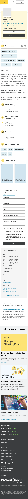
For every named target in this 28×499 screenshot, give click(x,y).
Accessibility (4, 472)
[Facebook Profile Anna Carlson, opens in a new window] (25, 45)
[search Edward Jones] (13, 2)
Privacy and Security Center (7, 468)
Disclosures (4, 442)
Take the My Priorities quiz (7, 392)
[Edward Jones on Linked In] (5, 463)
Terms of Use (4, 475)
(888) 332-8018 (7, 282)
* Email (4, 209)
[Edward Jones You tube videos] (12, 463)
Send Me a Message (14, 35)
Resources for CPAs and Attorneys (10, 450)
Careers (4, 447)
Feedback (3, 466)
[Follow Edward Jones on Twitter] (9, 463)
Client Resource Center (7, 456)
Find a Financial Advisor (7, 439)
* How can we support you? (9, 221)
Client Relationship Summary (8, 453)
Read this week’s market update (8, 419)
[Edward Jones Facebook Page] (2, 463)
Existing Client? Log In (9, 195)
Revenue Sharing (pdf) (6, 470)
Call (14, 31)
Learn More (4, 362)
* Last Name (6, 203)
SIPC (24, 485)
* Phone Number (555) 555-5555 (10, 215)
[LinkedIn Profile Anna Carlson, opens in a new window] (22, 45)
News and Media (5, 445)
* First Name (6, 197)
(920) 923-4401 (7, 277)
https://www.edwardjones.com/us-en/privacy (13, 309)
